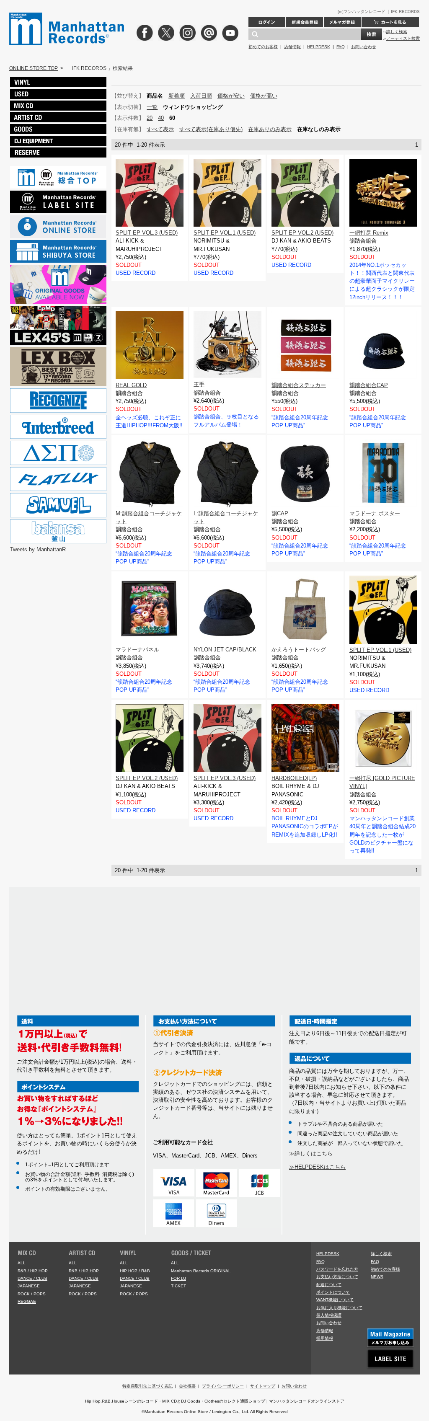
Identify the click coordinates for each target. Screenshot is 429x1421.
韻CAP (279, 513)
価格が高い (263, 96)
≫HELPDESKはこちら (317, 1167)
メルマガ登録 (342, 22)
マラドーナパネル (137, 649)
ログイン (266, 22)
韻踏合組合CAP (368, 385)
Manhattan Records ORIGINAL (201, 1271)
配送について (328, 1284)
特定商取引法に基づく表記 (147, 1386)
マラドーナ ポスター (374, 513)
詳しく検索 (396, 31)
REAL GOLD (131, 385)
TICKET (178, 1286)
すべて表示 (160, 129)
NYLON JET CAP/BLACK (225, 649)
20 (149, 118)
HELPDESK (318, 46)
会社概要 (187, 1386)
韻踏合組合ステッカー (298, 385)
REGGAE (27, 1301)
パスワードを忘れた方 (337, 1269)
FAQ (340, 46)
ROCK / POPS (32, 1294)
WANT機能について (335, 1299)
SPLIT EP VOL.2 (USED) (302, 233)
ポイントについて (333, 1292)
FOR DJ (178, 1278)
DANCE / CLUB (32, 1278)
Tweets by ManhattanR (38, 549)
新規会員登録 (304, 22)
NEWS (377, 1276)
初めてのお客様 (263, 46)
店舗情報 (292, 46)
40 (161, 118)
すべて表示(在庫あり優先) (211, 129)
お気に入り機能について (339, 1307)
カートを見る (390, 22)
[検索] (371, 34)
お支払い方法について (337, 1276)
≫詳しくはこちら (311, 1153)
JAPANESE (29, 1286)
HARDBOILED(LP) (294, 778)
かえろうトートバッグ (298, 649)
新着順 (176, 96)
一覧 (152, 107)
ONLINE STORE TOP (33, 68)
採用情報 (324, 1338)
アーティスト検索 (403, 38)
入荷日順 (201, 96)
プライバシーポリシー (223, 1386)
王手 (199, 384)
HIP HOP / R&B (135, 1271)
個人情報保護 (328, 1315)
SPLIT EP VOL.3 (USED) (147, 233)
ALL (22, 1263)
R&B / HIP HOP (33, 1271)
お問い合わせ (363, 46)
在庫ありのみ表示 (270, 129)
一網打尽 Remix (368, 233)
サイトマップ (262, 1386)
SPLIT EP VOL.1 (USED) (225, 233)
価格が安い (231, 96)
